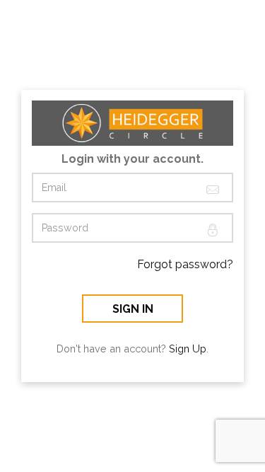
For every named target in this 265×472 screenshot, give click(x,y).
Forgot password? (185, 264)
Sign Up (187, 349)
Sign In (132, 309)
